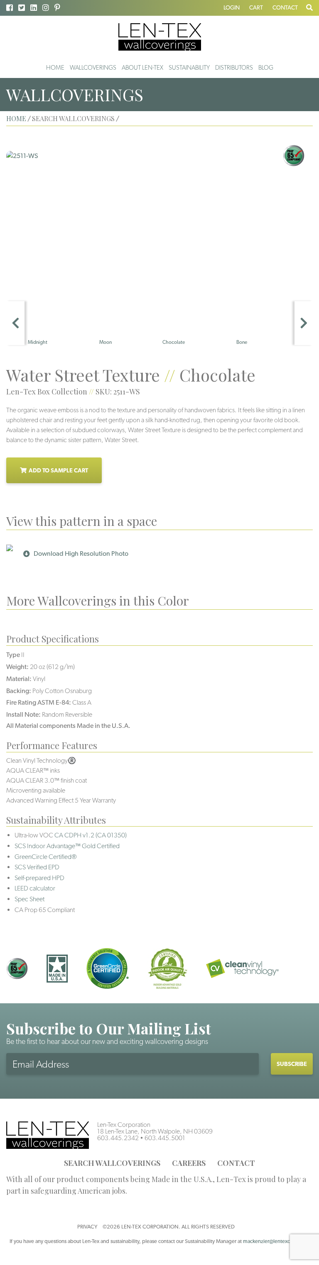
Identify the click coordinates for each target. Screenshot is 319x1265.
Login (231, 7)
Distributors (234, 67)
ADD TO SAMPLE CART (58, 470)
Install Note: (23, 714)
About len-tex (142, 67)
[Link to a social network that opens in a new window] (9, 7)
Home (55, 67)
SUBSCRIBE (292, 1064)
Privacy (87, 1226)
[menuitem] (55, 67)
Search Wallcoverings (112, 1163)
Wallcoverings (93, 67)
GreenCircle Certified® (46, 857)
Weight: (17, 667)
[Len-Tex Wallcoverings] (159, 36)
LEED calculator (35, 888)
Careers (189, 1163)
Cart (256, 7)
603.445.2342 (118, 1138)
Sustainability (189, 67)
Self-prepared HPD (39, 878)
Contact (285, 7)
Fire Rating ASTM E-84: (38, 702)
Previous (15, 323)
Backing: (18, 691)
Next (303, 323)
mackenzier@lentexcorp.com (276, 1241)
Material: (19, 679)
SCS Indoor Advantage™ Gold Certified (67, 846)
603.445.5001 (165, 1138)
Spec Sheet (29, 899)
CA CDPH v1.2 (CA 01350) (90, 835)
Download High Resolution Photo (81, 553)
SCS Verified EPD (37, 867)
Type (13, 655)
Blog (265, 67)
